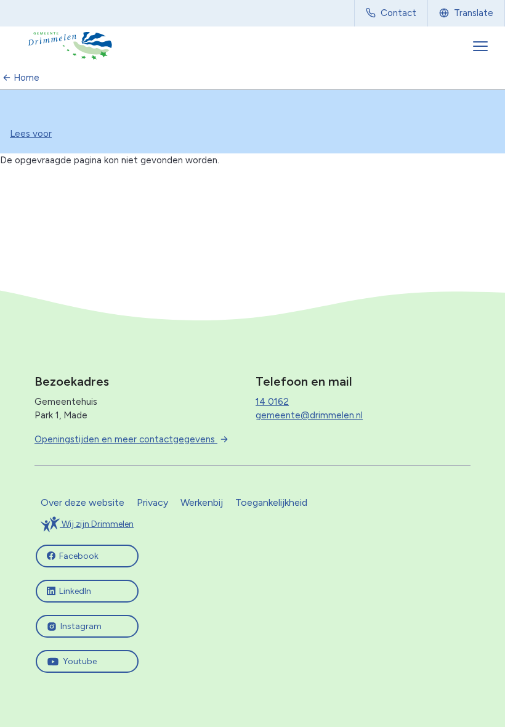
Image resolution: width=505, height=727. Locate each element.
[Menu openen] (481, 46)
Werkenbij (201, 502)
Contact (398, 12)
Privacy (152, 502)
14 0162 (272, 401)
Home (26, 77)
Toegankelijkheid (271, 502)
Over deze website (82, 502)
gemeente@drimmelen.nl (309, 415)
